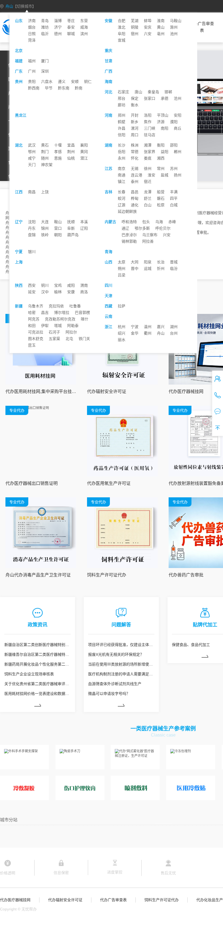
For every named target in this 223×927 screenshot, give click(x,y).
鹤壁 (121, 122)
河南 (108, 115)
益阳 (164, 151)
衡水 (134, 105)
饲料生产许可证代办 (106, 575)
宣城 (121, 40)
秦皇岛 (153, 92)
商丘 (177, 128)
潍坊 (45, 27)
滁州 (174, 27)
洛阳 (147, 115)
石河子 (54, 332)
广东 (19, 71)
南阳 (164, 128)
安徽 (108, 20)
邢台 (121, 98)
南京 (121, 168)
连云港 (136, 175)
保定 (134, 98)
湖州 (174, 326)
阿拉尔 (71, 332)
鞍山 (58, 222)
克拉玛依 (56, 306)
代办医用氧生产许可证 (109, 483)
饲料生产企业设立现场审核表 (29, 674)
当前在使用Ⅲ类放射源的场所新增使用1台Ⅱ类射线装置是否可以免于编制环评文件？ (121, 664)
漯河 (134, 128)
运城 (147, 268)
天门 (32, 165)
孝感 (58, 151)
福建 (19, 61)
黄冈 (84, 151)
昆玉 (32, 345)
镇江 (121, 181)
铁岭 (45, 235)
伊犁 (45, 325)
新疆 (19, 306)
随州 (45, 158)
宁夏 (19, 251)
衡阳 (161, 145)
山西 (108, 262)
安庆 (147, 27)
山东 (19, 20)
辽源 (121, 205)
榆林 (58, 292)
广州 (32, 71)
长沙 (121, 145)
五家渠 (54, 338)
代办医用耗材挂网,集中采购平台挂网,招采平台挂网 (40, 391)
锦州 (45, 228)
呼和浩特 (129, 222)
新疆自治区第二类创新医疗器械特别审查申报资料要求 (37, 644)
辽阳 (84, 228)
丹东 (32, 228)
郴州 (177, 151)
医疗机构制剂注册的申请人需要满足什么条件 (121, 674)
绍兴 (121, 333)
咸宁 (32, 158)
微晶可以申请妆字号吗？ (109, 693)
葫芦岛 (73, 235)
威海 (84, 27)
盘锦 (32, 235)
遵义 (62, 81)
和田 (32, 325)
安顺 (75, 81)
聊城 (71, 34)
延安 (32, 292)
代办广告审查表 (202, 27)
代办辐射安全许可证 (106, 391)
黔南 (78, 88)
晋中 (134, 268)
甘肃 (108, 61)
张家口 (149, 98)
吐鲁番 (75, 306)
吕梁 (121, 275)
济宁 (58, 27)
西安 (32, 285)
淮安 (151, 175)
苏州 (174, 168)
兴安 (167, 235)
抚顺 (71, 222)
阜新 (71, 228)
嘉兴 (161, 326)
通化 (134, 205)
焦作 (147, 122)
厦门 (45, 61)
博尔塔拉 (61, 312)
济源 (161, 122)
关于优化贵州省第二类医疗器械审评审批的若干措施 (37, 684)
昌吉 (45, 312)
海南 (108, 81)
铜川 (45, 285)
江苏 (108, 168)
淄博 (58, 20)
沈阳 (32, 222)
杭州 (121, 326)
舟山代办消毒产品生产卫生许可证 (38, 575)
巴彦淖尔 (129, 235)
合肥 (121, 20)
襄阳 (84, 145)
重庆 (108, 50)
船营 (161, 192)
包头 (146, 222)
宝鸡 (58, 285)
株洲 (134, 145)
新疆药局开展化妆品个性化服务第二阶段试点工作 (37, 664)
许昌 (121, 128)
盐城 (164, 175)
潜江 (84, 158)
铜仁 (88, 81)
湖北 (19, 145)
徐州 (147, 168)
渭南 (84, 285)
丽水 (121, 340)
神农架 (46, 165)
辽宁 (19, 222)
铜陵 (134, 27)
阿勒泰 (73, 325)
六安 (147, 34)
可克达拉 (35, 332)
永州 (121, 158)
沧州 (177, 98)
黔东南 (63, 88)
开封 (134, 115)
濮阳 (174, 122)
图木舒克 (35, 338)
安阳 (177, 115)
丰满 (174, 192)
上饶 (45, 192)
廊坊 (121, 105)
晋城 (174, 262)
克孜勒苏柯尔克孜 (60, 319)
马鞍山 (175, 20)
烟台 (32, 27)
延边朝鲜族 (127, 211)
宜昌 (71, 145)
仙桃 (71, 158)
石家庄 (123, 92)
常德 (134, 151)
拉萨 (121, 306)
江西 (19, 192)
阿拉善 (148, 241)
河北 (108, 92)
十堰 (58, 145)
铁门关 (84, 338)
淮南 (161, 20)
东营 (84, 20)
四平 (174, 198)
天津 (108, 296)
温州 (147, 326)
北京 (19, 50)
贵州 (19, 81)
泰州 (134, 181)
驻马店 (149, 135)
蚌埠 (147, 20)
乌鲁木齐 (35, 306)
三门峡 (149, 128)
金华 (134, 333)
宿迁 (147, 181)
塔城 (58, 325)
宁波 (134, 326)
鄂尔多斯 (142, 228)
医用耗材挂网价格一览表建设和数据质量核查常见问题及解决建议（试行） (37, 693)
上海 (19, 262)
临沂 (45, 34)
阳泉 (147, 262)
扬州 (177, 175)
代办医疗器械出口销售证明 (31, 483)
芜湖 (134, 20)
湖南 (108, 145)
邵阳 (174, 145)
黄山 (161, 27)
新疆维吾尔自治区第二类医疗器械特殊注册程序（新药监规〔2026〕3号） (37, 654)
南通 (121, 175)
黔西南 (33, 88)
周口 (134, 135)
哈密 (32, 312)
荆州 (71, 151)
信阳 (121, 135)
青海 (108, 251)
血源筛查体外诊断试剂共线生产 (114, 684)
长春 (121, 192)
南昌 (32, 192)
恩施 (58, 158)
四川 (108, 285)
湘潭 (147, 145)
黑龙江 (20, 115)
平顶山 (162, 115)
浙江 (108, 326)
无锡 (134, 168)
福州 (32, 61)
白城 (174, 205)
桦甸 (134, 198)
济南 (32, 20)
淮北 (121, 27)
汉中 (45, 292)
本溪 (84, 222)
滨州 (84, 34)
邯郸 (168, 92)
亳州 (161, 34)
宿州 (134, 34)
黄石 (45, 145)
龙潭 (147, 192)
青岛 (45, 20)
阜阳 (121, 34)
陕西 (19, 285)
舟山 (20, 6)
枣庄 (71, 20)
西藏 (108, 306)
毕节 (48, 88)
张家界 (149, 151)
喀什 (84, 319)
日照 (32, 34)
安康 (71, 292)
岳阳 (121, 151)
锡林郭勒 (129, 241)
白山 (147, 205)
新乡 (134, 122)
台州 (174, 333)
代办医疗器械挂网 (15, 900)
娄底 (147, 158)
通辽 (125, 228)
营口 (58, 228)
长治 (161, 262)
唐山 (138, 92)
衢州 (147, 333)
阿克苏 (33, 319)
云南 (108, 316)
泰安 (71, 27)
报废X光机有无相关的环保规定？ (116, 654)
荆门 (45, 151)
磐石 (161, 198)
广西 (108, 71)
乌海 (159, 222)
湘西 (161, 158)
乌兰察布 (149, 235)
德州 (58, 34)
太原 (121, 262)
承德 (164, 98)
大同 (134, 262)
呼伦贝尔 (163, 228)
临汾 (174, 268)
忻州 (161, 268)
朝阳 (58, 235)
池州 (174, 34)
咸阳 (71, 285)
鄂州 (32, 151)
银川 (32, 251)
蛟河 (121, 198)
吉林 (108, 192)
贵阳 (32, 81)
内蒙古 (110, 222)
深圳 (45, 71)
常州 (161, 168)
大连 (45, 222)
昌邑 (134, 192)
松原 (161, 205)
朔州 (121, 268)
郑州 (121, 115)
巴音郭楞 (82, 312)
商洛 (84, 292)
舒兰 (147, 198)
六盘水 (46, 81)
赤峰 (172, 222)
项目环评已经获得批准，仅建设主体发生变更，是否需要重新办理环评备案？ (121, 644)
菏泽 (32, 40)
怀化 (134, 158)
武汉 (32, 145)
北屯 (69, 338)
